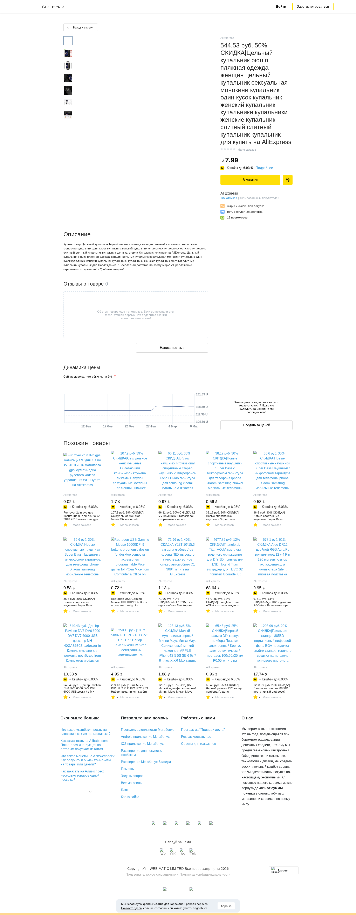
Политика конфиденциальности (205, 874)
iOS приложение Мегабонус (142, 743)
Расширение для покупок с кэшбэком (141, 753)
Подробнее (264, 168)
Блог (124, 790)
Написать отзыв (172, 347)
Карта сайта (130, 797)
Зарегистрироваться (313, 6)
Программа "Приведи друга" (203, 729)
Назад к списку (83, 27)
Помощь (127, 769)
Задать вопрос (132, 776)
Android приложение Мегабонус (145, 736)
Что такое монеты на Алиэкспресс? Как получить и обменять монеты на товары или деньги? (88, 760)
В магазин (250, 180)
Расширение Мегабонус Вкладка (146, 762)
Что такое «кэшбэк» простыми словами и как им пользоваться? (85, 732)
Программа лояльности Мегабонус (147, 729)
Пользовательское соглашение (150, 874)
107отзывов (228, 198)
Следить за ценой (256, 425)
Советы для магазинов (198, 743)
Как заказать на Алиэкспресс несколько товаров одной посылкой (82, 775)
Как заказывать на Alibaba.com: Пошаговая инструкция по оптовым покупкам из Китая (84, 745)
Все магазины (131, 783)
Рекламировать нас (196, 736)
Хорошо (226, 906)
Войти (281, 6)
